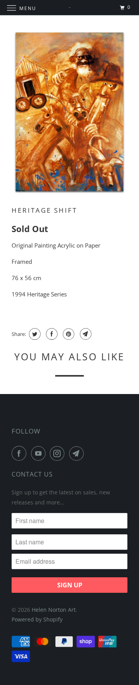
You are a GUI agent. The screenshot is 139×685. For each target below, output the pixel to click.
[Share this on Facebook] (51, 334)
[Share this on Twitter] (34, 334)
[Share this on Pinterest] (68, 334)
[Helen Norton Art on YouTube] (40, 453)
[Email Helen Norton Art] (78, 453)
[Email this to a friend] (85, 334)
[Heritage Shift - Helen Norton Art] (69, 112)
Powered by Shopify (37, 619)
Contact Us (32, 474)
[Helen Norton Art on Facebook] (20, 453)
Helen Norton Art (54, 609)
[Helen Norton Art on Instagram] (59, 453)
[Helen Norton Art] (69, 7)
